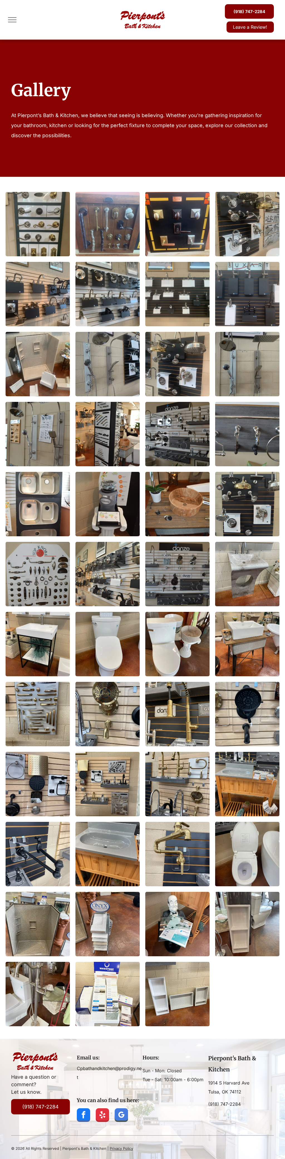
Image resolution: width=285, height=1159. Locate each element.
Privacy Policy (121, 1148)
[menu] (12, 20)
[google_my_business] (121, 1115)
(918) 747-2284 (224, 1104)
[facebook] (83, 1115)
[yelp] (102, 1115)
